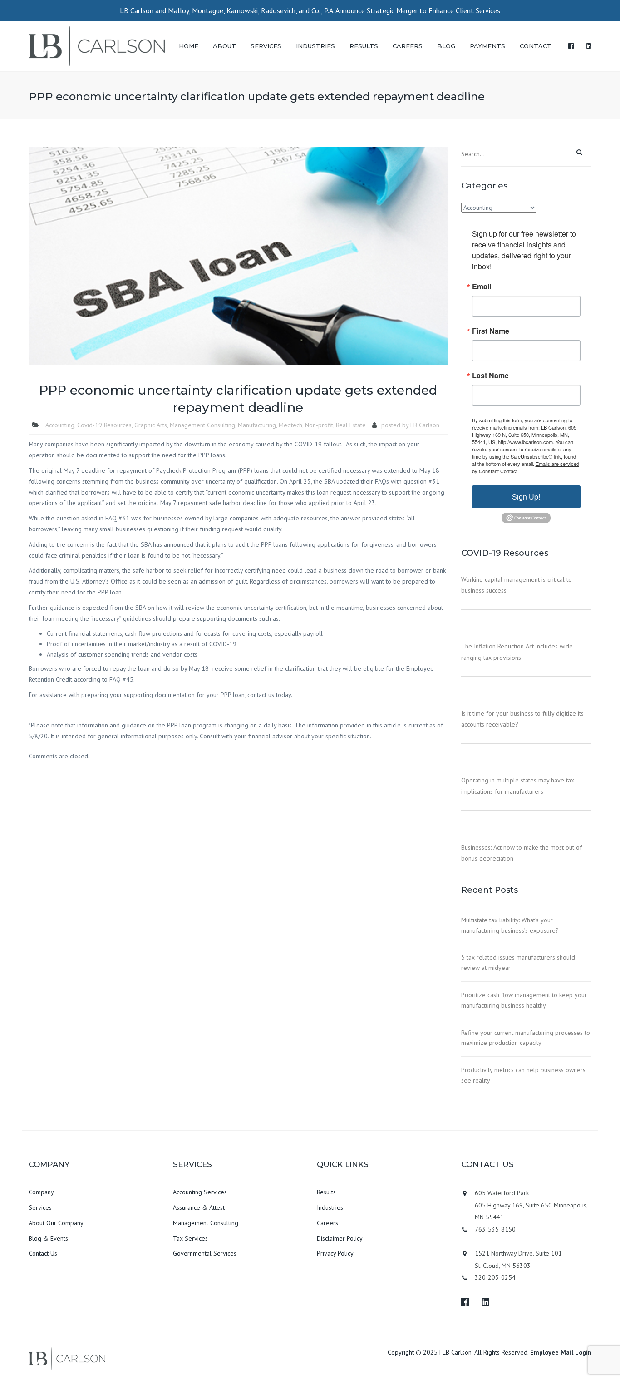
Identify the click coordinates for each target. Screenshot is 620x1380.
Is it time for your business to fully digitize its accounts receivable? (522, 718)
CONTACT (535, 45)
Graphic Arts (150, 425)
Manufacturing (257, 425)
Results (326, 1192)
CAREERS (408, 45)
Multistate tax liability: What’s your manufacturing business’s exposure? (510, 925)
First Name (490, 331)
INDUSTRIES (315, 45)
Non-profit (319, 425)
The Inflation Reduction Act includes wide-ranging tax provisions (518, 651)
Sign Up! (526, 496)
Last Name (490, 375)
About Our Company (56, 1223)
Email (481, 286)
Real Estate (351, 425)
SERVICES (266, 45)
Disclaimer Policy (340, 1238)
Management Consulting (202, 425)
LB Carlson (424, 425)
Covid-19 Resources (104, 425)
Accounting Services (200, 1192)
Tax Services (190, 1238)
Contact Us (43, 1253)
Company (41, 1192)
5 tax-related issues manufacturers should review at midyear (518, 962)
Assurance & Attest (199, 1207)
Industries (330, 1207)
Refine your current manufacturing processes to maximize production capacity (525, 1038)
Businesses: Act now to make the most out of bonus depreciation (521, 852)
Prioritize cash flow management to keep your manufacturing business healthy (524, 1000)
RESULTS (363, 45)
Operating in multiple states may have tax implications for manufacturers (517, 785)
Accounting (59, 425)
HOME (188, 45)
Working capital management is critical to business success (516, 584)
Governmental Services (204, 1253)
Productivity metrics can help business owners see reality (523, 1075)
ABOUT (224, 45)
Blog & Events (48, 1238)
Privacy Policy (335, 1253)
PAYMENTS (487, 45)
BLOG (446, 45)
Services (40, 1207)
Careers (327, 1223)
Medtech (290, 425)
